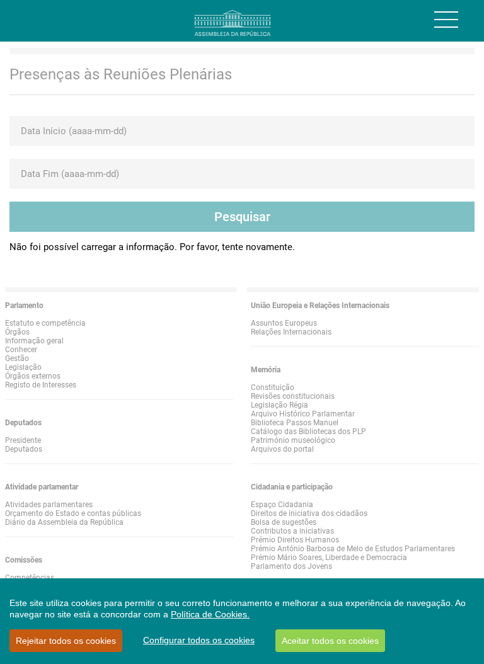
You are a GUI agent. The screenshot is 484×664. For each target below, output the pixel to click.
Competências (29, 577)
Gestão (17, 358)
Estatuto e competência (45, 323)
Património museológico (293, 440)
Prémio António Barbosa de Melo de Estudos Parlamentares (353, 548)
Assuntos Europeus (284, 323)
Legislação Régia (279, 405)
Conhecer (21, 349)
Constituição (272, 387)
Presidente (23, 440)
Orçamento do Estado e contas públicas (73, 513)
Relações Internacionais (291, 332)
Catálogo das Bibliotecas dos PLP (308, 431)
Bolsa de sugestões (283, 522)
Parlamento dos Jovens (291, 566)
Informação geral (34, 340)
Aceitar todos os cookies (330, 641)
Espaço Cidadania (282, 504)
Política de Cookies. (210, 614)
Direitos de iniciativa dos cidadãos (309, 513)
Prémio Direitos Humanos (295, 539)
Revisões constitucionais (293, 396)
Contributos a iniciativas (292, 531)
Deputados (23, 449)
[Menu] (446, 19)
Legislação (23, 367)
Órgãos (17, 332)
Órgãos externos (32, 376)
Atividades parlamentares (49, 504)
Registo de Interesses (40, 385)
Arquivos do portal (282, 449)
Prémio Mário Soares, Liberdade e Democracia (329, 557)
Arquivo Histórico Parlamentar (303, 413)
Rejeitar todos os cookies (66, 641)
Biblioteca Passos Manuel (294, 422)
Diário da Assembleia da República (64, 522)
